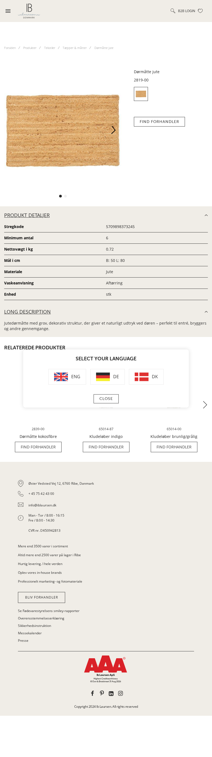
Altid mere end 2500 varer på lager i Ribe (49, 555)
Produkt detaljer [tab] (27, 215)
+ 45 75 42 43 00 (41, 493)
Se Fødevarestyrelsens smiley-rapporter (49, 610)
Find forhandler (159, 122)
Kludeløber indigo (106, 436)
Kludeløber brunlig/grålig (173, 436)
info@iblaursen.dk (42, 505)
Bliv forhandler (41, 597)
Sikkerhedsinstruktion (34, 625)
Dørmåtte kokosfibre (38, 436)
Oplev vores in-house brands (40, 572)
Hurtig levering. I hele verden (40, 563)
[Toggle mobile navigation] (8, 11)
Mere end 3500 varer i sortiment (43, 546)
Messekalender (30, 633)
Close (106, 399)
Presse (23, 640)
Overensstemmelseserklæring (41, 618)
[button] (115, 131)
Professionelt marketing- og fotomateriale (50, 581)
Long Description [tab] (27, 311)
